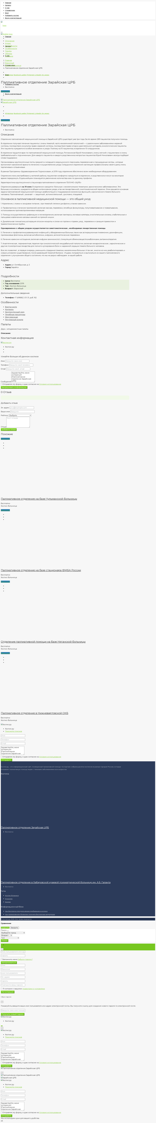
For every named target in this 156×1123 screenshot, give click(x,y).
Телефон (4, 365)
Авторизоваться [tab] (12, 945)
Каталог (8, 5)
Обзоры (8, 54)
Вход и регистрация (13, 18)
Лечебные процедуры (15, 315)
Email (3, 369)
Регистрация (8, 992)
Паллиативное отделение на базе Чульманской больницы (39, 498)
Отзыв (3, 427)
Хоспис (8, 902)
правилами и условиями (33, 989)
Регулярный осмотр (14, 320)
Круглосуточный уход (14, 312)
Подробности (11, 46)
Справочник (10, 10)
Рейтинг (4, 415)
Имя (3, 361)
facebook (17, 75)
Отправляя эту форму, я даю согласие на (32, 384)
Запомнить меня (10, 959)
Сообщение (6, 382)
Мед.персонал (11, 317)
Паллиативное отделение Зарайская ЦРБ (25, 827)
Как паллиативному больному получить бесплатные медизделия (30, 914)
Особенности (11, 49)
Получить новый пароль (13, 1014)
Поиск (4, 941)
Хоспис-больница (12, 895)
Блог (7, 13)
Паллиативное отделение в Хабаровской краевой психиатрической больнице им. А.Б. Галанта (55, 882)
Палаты (8, 51)
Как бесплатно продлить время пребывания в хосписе (26, 911)
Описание (9, 41)
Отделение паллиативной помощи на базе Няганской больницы (43, 641)
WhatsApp (9, 75)
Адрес (8, 43)
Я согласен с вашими (24, 989)
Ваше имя (5, 412)
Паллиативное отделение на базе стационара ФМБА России (41, 570)
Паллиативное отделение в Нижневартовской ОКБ (34, 713)
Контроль (9, 309)
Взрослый (5, 91)
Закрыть (14, 928)
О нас (7, 8)
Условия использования (50, 384)
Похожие (9, 56)
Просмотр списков (13, 731)
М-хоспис (9, 899)
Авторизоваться (9, 963)
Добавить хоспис (12, 15)
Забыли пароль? (25, 959)
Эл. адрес (45, 75)
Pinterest (31, 75)
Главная (8, 3)
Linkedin (38, 75)
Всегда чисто (11, 307)
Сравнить (5, 928)
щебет (24, 75)
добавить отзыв (9, 430)
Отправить (6, 760)
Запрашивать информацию (14, 387)
